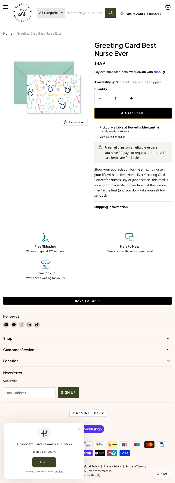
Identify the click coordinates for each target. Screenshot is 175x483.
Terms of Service (136, 466)
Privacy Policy (112, 466)
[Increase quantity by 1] (131, 98)
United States (85, 413)
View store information (112, 136)
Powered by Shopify (87, 475)
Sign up (68, 392)
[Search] (110, 13)
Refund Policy (90, 466)
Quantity (100, 89)
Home (7, 33)
